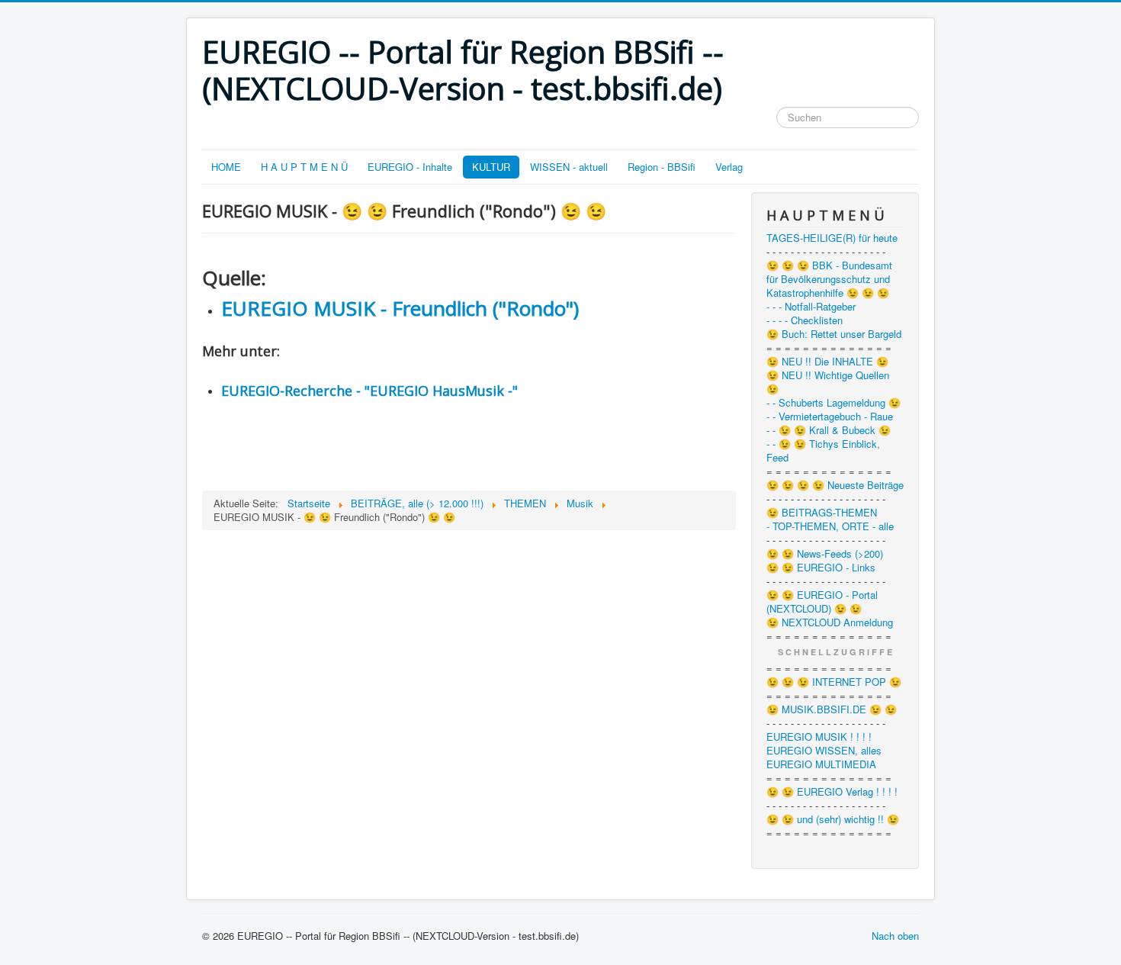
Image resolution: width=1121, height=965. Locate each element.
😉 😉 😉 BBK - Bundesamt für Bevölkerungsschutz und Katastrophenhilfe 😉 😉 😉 (829, 279)
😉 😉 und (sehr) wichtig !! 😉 (832, 819)
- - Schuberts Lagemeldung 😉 (833, 403)
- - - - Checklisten (804, 320)
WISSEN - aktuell (569, 166)
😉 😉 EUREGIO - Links (820, 567)
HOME (226, 166)
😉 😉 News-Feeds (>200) (824, 554)
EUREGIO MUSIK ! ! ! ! (819, 737)
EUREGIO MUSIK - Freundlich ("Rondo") (400, 308)
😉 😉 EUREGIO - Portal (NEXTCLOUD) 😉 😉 (822, 602)
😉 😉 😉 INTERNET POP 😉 (833, 682)
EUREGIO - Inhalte (410, 166)
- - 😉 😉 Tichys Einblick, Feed (823, 451)
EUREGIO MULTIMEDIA (821, 764)
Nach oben (895, 935)
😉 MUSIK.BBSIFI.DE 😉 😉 (831, 709)
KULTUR (491, 166)
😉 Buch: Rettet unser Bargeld (833, 334)
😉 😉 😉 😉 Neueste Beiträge (835, 485)
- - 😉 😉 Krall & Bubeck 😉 (828, 430)
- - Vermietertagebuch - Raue (829, 416)
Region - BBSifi (661, 166)
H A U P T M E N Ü (304, 166)
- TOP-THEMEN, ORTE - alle (830, 526)
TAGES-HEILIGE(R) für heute (832, 238)
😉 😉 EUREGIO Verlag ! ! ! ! (832, 792)
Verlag (729, 166)
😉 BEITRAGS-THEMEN (821, 512)
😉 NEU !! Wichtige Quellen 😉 (827, 382)
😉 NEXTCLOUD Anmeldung (829, 622)
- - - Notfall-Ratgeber (811, 307)
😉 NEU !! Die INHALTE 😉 (827, 361)
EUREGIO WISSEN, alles (824, 751)
